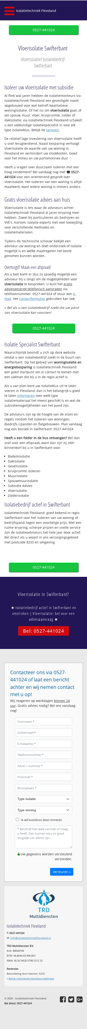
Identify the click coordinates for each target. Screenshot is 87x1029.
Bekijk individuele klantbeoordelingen (31, 978)
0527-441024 (44, 30)
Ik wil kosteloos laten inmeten (41, 820)
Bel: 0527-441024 (43, 631)
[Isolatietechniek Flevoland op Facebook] (63, 999)
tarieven (52, 130)
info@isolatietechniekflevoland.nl (30, 938)
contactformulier (32, 298)
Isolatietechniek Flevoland (36, 10)
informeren (26, 395)
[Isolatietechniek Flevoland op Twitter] (71, 999)
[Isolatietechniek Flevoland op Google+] (80, 999)
